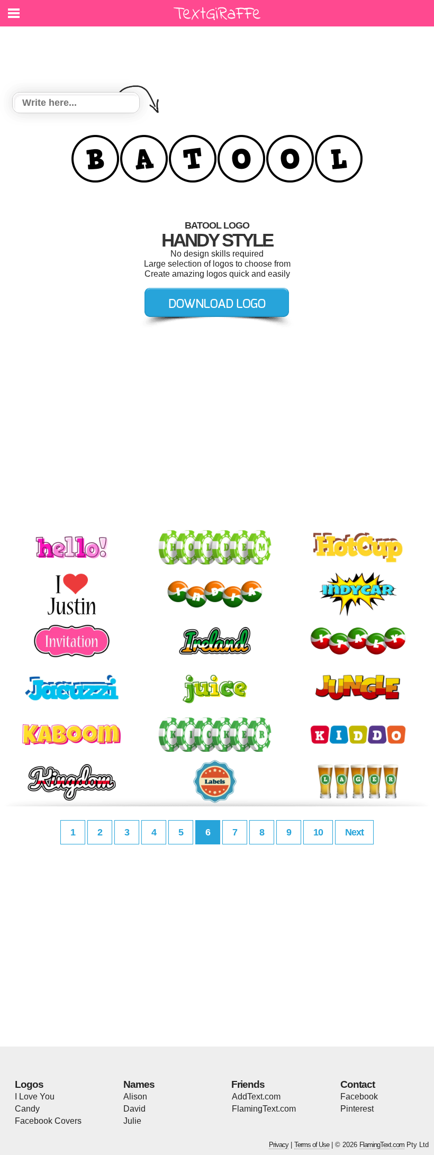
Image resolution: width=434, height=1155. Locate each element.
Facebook (359, 1096)
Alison (135, 1096)
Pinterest (357, 1108)
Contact (357, 1084)
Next (354, 832)
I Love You (35, 1096)
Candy (27, 1108)
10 (318, 832)
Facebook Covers (48, 1120)
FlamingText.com (264, 1108)
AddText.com (256, 1096)
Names (139, 1084)
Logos (29, 1084)
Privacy (278, 1145)
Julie (132, 1120)
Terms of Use (311, 1145)
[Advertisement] (219, 53)
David (134, 1108)
